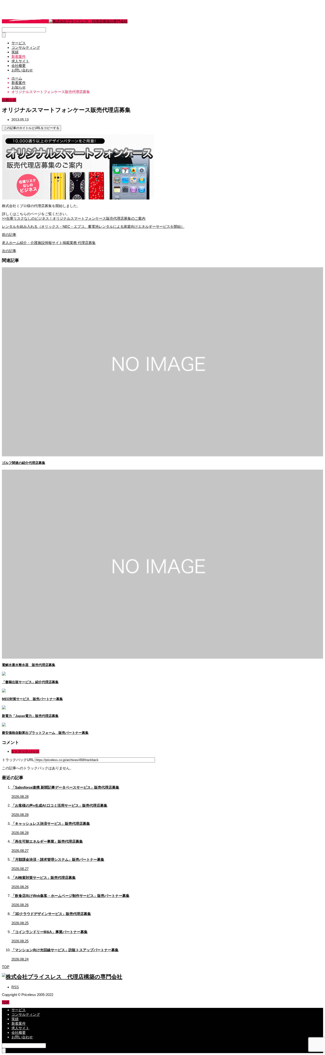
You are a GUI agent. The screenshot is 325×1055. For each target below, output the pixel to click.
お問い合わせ (22, 70)
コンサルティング (25, 47)
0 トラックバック (25, 751)
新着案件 (18, 57)
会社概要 (18, 66)
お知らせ (9, 100)
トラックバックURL (18, 760)
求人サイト (20, 61)
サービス (18, 43)
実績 (15, 52)
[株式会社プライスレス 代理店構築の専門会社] (65, 21)
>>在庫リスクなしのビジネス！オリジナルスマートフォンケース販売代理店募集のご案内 (73, 218)
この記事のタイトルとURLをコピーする (31, 128)
